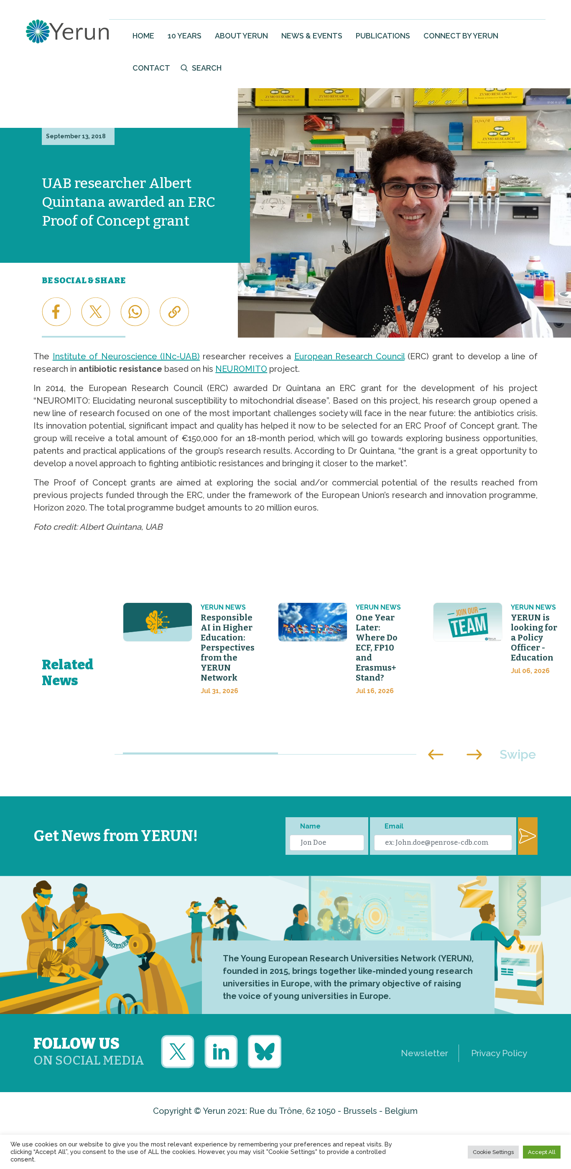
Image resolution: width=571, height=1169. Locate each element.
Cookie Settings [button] (493, 1152)
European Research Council (349, 356)
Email (394, 826)
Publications (383, 35)
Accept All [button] (542, 1152)
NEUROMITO (241, 369)
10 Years (184, 35)
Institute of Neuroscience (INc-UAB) (126, 356)
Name (310, 826)
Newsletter (424, 1053)
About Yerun (241, 35)
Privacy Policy (499, 1053)
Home (143, 35)
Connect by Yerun (460, 35)
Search (207, 68)
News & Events (311, 35)
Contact (151, 68)
